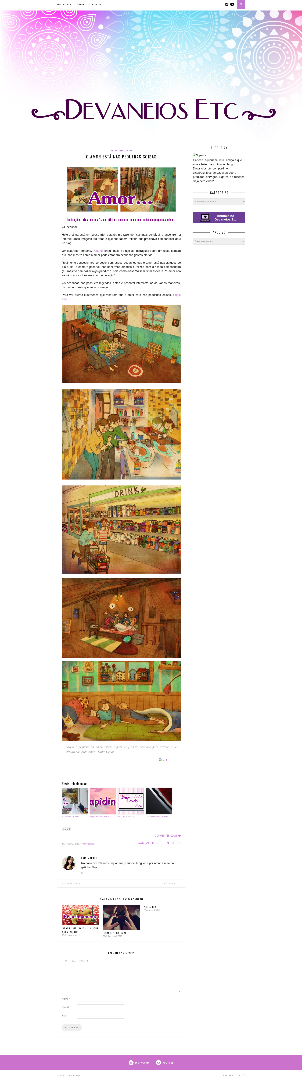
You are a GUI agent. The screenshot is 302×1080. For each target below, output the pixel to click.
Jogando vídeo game (115, 933)
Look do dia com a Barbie (157, 816)
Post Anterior (71, 883)
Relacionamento (121, 150)
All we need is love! (70, 816)
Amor (66, 829)
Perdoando (150, 906)
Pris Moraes (88, 843)
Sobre (80, 4)
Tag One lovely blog (126, 816)
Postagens (64, 4)
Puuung (98, 250)
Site (64, 1015)
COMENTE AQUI (166, 835)
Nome (66, 998)
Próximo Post (171, 883)
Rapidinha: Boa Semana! (100, 816)
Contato (95, 4)
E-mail (66, 1007)
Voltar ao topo (233, 1075)
